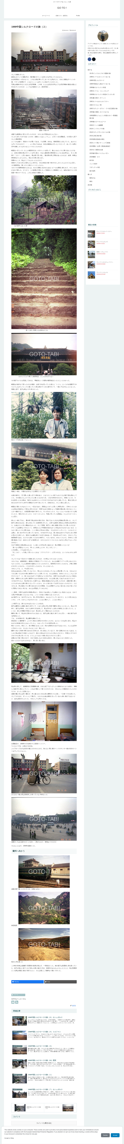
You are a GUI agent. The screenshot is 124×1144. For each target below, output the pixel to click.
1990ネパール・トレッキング (99, 91)
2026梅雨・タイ (95, 157)
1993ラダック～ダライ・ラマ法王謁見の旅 (103, 108)
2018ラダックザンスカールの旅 (100, 132)
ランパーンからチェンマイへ (104, 262)
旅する (90, 70)
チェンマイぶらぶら (102, 241)
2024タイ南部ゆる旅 (96, 150)
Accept (115, 1135)
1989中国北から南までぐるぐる (100, 84)
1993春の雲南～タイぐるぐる (99, 112)
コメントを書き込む (44, 1123)
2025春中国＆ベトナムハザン (99, 153)
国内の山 (92, 178)
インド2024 (93, 164)
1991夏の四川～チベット (98, 98)
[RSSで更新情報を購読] (16, 1002)
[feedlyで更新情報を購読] (12, 1002)
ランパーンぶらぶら (102, 272)
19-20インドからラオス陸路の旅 (100, 73)
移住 (91, 181)
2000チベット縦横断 (96, 125)
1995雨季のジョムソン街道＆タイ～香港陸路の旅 (103, 117)
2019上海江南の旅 (95, 135)
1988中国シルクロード (19, 994)
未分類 (90, 185)
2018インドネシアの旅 (97, 128)
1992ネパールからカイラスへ (99, 101)
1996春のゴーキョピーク (98, 121)
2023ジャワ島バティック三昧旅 (100, 143)
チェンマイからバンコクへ (104, 231)
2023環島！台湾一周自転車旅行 (100, 146)
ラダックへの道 (95, 167)
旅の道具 (92, 171)
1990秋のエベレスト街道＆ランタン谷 (102, 94)
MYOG (92, 160)
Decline (105, 1135)
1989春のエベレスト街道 (98, 87)
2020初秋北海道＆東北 (97, 139)
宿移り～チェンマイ (102, 252)
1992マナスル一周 (95, 105)
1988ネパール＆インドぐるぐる (100, 77)
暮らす (90, 174)
